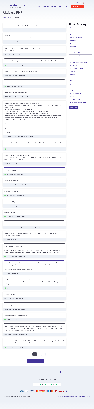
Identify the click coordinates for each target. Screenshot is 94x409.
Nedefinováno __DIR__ (75, 100)
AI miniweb (53, 6)
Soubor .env (73, 50)
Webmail (88, 396)
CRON (71, 81)
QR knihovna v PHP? (75, 56)
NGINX (71, 87)
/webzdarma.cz (74, 372)
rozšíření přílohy (74, 78)
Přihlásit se (64, 372)
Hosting (39, 6)
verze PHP (72, 96)
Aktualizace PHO (74, 75)
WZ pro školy (46, 372)
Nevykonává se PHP (75, 53)
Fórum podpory (7, 18)
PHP (71, 34)
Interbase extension (75, 31)
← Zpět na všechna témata (35, 361)
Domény (60, 6)
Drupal (71, 90)
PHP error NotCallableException (78, 103)
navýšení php (73, 47)
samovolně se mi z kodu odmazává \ (79, 62)
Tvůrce (31, 372)
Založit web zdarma (77, 6)
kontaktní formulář (74, 72)
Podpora (66, 6)
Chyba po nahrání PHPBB (76, 93)
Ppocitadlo (72, 84)
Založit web (55, 372)
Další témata (73, 107)
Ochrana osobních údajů (70, 396)
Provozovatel (81, 396)
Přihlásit (77, 3)
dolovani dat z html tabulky (76, 68)
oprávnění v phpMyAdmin (76, 37)
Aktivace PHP (73, 40)
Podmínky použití (58, 396)
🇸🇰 (83, 3)
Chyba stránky (73, 65)
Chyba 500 (72, 28)
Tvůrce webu (46, 6)
